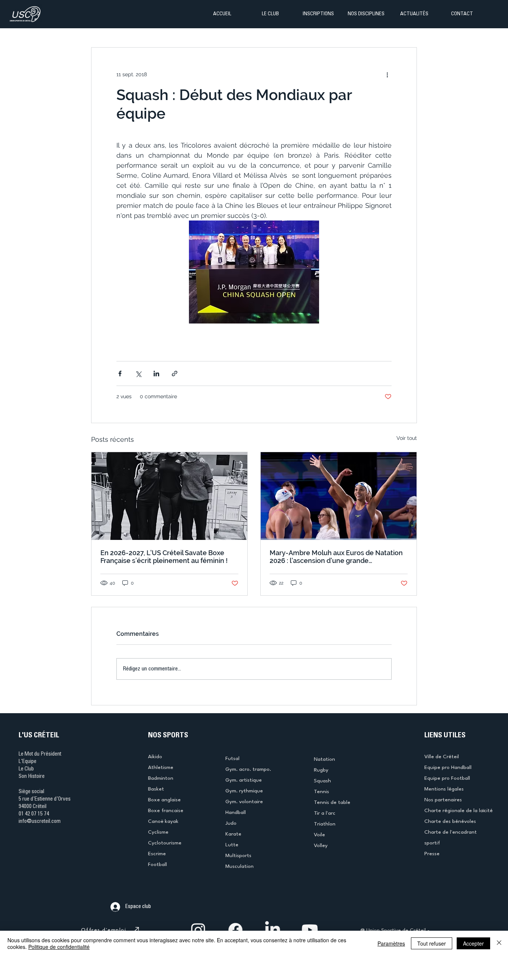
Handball (235, 812)
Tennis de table (332, 802)
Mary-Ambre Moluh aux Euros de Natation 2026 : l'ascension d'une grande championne (336, 556)
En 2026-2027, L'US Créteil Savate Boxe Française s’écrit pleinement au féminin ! (164, 556)
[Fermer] (499, 943)
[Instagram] (198, 930)
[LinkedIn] (272, 930)
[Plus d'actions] (387, 74)
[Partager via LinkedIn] (156, 373)
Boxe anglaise (164, 799)
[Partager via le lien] (174, 373)
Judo (231, 823)
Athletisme (160, 767)
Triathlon (324, 824)
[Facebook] (235, 930)
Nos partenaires (443, 799)
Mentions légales (444, 789)
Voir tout (406, 438)
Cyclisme (158, 832)
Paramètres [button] (391, 943)
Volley (321, 845)
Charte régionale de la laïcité (458, 810)
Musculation (239, 866)
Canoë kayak (163, 821)
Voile (319, 834)
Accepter (473, 943)
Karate (233, 834)
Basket (156, 789)
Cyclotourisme (164, 843)
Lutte (231, 844)
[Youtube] (309, 930)
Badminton (160, 778)
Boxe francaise (165, 810)
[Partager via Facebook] (119, 373)
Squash (322, 780)
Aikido (155, 756)
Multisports (238, 855)
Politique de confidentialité (59, 946)
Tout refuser (431, 943)
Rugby (321, 770)
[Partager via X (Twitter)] (138, 373)
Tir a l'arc (324, 813)
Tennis (321, 791)
